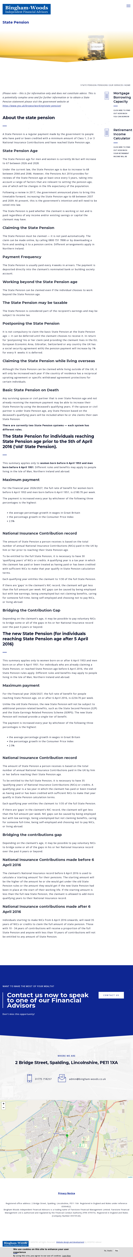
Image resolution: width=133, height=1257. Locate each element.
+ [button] (3, 1103)
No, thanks (108, 1251)
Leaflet (130, 1177)
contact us (111, 995)
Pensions (103, 85)
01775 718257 (43, 1079)
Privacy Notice (66, 1193)
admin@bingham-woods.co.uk (87, 1079)
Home (127, 85)
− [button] (3, 1107)
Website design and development (70, 1242)
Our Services (116, 85)
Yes (116, 1251)
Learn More (66, 1256)
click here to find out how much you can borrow (122, 113)
